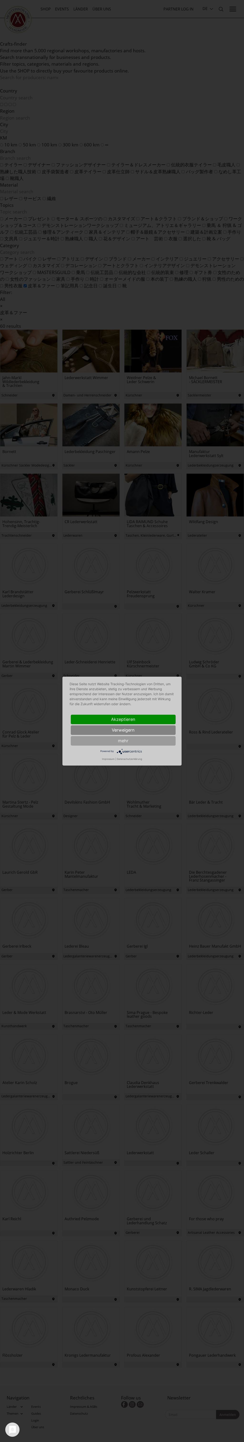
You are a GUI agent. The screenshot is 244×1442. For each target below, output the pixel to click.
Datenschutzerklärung (129, 758)
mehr (123, 740)
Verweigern (123, 730)
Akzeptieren (123, 719)
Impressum (108, 758)
